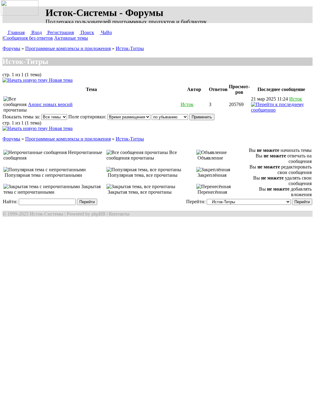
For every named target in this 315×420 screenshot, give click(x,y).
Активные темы (71, 38)
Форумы (11, 48)
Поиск (86, 32)
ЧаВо (106, 32)
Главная (16, 32)
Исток (187, 104)
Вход (36, 32)
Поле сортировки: (87, 116)
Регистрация (60, 32)
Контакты (119, 213)
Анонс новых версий (50, 104)
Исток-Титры (130, 48)
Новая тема (60, 80)
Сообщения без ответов (28, 38)
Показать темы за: (21, 116)
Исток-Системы (46, 213)
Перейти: (196, 201)
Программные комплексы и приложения (68, 48)
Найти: (11, 201)
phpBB (98, 213)
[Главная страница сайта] (21, 8)
